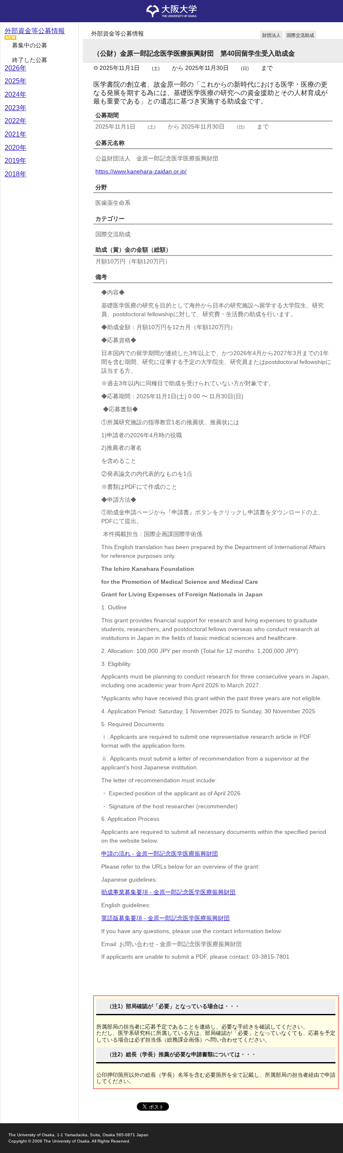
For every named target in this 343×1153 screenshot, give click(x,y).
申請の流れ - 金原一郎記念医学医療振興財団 (159, 853)
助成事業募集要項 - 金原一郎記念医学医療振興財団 (168, 892)
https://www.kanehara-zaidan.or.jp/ (141, 171)
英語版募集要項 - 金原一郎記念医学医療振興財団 (165, 918)
